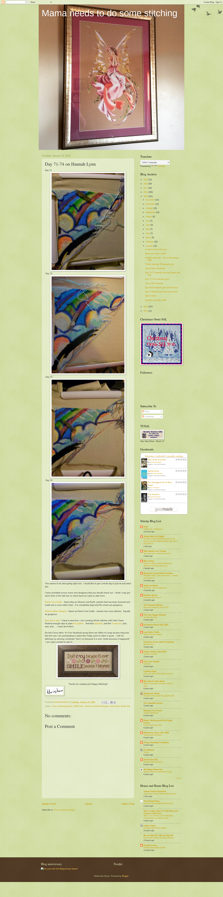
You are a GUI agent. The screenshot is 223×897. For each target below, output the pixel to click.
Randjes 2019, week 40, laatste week (159, 696)
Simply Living (150, 845)
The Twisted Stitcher (153, 605)
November (150, 204)
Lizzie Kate (115, 706)
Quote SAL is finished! (155, 268)
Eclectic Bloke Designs (55, 611)
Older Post (127, 803)
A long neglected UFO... (153, 725)
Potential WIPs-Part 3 (152, 597)
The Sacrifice (153, 494)
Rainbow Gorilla (150, 654)
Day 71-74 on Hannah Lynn (157, 279)
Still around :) (149, 644)
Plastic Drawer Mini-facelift (154, 848)
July (148, 221)
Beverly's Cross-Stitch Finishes (158, 573)
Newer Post (49, 803)
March (149, 237)
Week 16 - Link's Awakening (155, 588)
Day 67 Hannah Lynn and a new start (161, 292)
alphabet (98, 623)
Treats (146, 752)
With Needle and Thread (155, 551)
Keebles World (150, 595)
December (150, 200)
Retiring (147, 664)
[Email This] (103, 702)
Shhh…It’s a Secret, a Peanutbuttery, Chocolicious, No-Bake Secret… (159, 817)
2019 (146, 179)
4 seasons (117, 623)
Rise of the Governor (157, 460)
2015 (146, 196)
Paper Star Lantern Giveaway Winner (159, 838)
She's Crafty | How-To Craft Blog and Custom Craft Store (161, 812)
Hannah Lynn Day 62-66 (155, 300)
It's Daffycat (149, 750)
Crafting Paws (150, 671)
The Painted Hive (151, 801)
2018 (146, 184)
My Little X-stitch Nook (154, 681)
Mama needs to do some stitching (109, 13)
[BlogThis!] (105, 702)
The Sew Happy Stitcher (155, 615)
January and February (153, 735)
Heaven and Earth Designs (96, 706)
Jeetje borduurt (151, 585)
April (148, 233)
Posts (147, 411)
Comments (149, 416)
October (149, 208)
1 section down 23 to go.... (157, 249)
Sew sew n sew (52, 620)
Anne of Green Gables (153, 634)
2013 (146, 311)
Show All (178, 778)
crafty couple (150, 825)
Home (88, 803)
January (149, 246)
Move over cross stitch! (155, 253)
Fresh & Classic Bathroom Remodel (158, 803)
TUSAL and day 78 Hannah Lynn (159, 264)
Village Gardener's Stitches (156, 742)
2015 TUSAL (150, 296)
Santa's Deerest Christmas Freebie (158, 772)
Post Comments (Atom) (64, 810)
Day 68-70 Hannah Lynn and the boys (161, 287)
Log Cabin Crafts (151, 632)
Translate (161, 166)
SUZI (146, 527)
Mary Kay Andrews (156, 473)
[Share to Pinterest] (114, 702)
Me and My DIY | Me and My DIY (159, 835)
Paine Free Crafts (53, 602)
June (148, 225)
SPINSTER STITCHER (154, 536)
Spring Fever (153, 471)
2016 (146, 192)
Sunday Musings (150, 617)
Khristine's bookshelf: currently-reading (164, 456)
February (150, 242)
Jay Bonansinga (155, 462)
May (148, 229)
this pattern (78, 623)
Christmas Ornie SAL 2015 (156, 625)
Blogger (125, 876)
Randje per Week (151, 693)
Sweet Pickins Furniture (155, 791)
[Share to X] (108, 702)
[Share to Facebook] (111, 702)
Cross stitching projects (62, 706)
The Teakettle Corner (153, 703)
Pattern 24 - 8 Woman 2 (153, 529)
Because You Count (153, 710)
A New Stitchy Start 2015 (155, 652)
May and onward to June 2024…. (157, 607)
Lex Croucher (154, 487)
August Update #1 (151, 713)
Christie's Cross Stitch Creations (159, 642)
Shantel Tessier (155, 497)
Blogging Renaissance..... (154, 762)
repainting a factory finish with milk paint (160, 794)
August (149, 216)
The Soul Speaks (151, 661)
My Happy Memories (153, 769)
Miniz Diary (149, 561)
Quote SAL (125, 706)
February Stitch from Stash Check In (158, 674)
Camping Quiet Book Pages (155, 828)
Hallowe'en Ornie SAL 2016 (156, 733)
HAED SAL (79, 706)
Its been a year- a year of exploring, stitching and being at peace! (158, 564)
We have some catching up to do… (158, 553)
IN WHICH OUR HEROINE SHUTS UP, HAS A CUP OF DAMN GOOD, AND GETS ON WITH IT (161, 541)
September (151, 212)
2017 (146, 188)
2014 (146, 307)
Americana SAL (151, 759)
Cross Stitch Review (154, 283)
